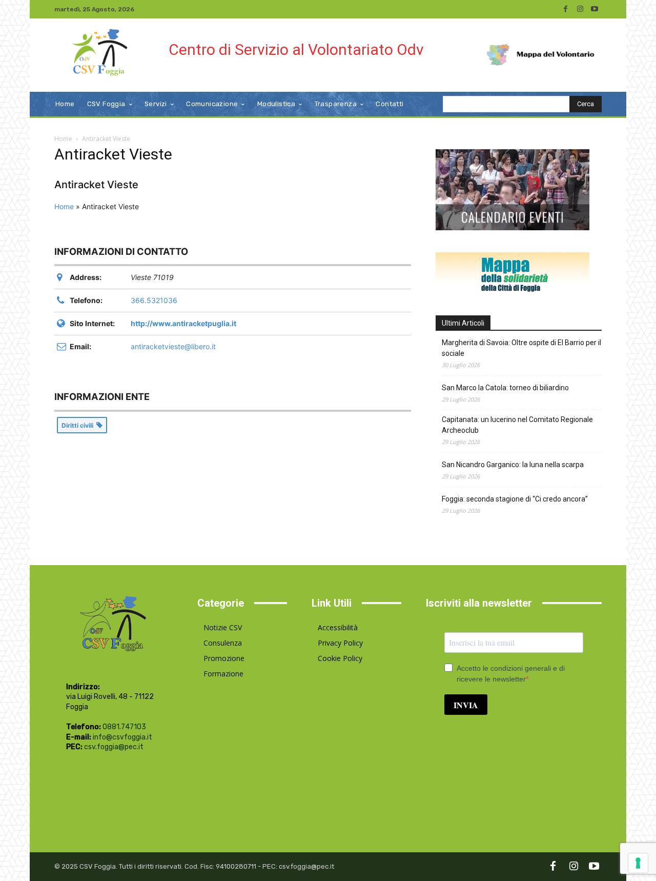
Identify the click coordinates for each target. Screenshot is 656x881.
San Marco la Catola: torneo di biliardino (505, 388)
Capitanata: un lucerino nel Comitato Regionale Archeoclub (517, 424)
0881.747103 (124, 727)
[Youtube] (594, 9)
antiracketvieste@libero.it (173, 346)
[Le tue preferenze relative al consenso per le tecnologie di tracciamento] (638, 863)
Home (63, 138)
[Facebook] (566, 9)
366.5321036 (154, 300)
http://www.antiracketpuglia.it (183, 323)
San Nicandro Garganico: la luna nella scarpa (513, 464)
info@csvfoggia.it (122, 737)
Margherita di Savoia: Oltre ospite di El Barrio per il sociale (521, 347)
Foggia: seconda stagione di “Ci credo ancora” (515, 499)
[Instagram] (580, 9)
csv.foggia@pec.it (114, 747)
